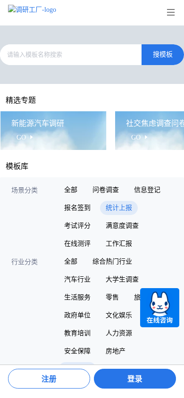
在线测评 (77, 243)
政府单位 (77, 315)
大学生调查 (122, 279)
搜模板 (163, 54)
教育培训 (77, 333)
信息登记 (147, 189)
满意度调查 (122, 225)
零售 (112, 297)
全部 (70, 189)
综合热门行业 (112, 261)
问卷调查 (105, 189)
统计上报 (119, 207)
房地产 (115, 351)
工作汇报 (119, 243)
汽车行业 (77, 279)
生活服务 (77, 297)
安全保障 (77, 351)
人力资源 (119, 333)
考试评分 (77, 225)
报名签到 (77, 207)
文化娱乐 (119, 315)
